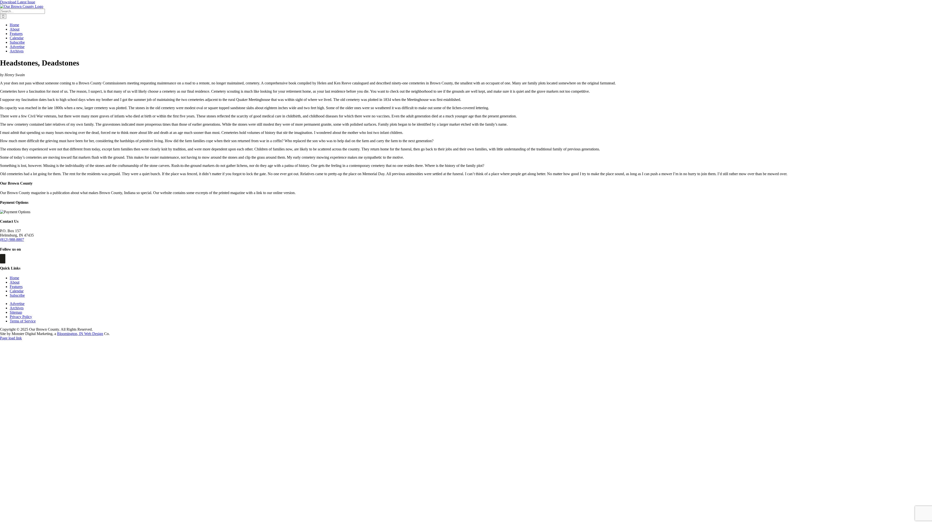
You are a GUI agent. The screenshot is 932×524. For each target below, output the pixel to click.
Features (16, 287)
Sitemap (16, 312)
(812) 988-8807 (12, 239)
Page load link (11, 338)
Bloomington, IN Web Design (80, 334)
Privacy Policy (21, 317)
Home (14, 278)
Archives (17, 308)
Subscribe (17, 295)
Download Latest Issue (17, 2)
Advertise (17, 304)
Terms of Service (23, 321)
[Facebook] (2, 258)
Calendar (17, 291)
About (14, 282)
